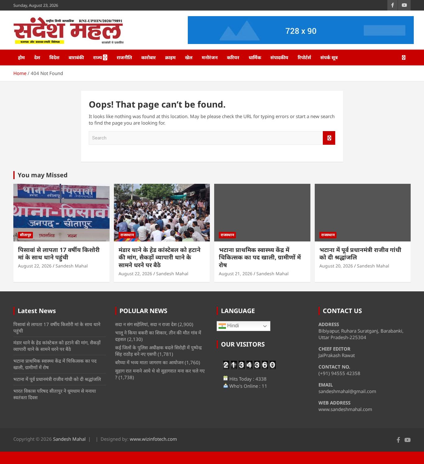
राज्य (97, 57)
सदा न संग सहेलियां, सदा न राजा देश (146, 324)
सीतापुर (25, 234)
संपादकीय (279, 57)
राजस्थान (127, 234)
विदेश (54, 57)
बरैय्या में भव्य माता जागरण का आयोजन (149, 362)
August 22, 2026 (35, 266)
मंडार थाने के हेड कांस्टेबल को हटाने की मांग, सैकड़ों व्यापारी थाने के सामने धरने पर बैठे (160, 257)
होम (21, 57)
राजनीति (124, 57)
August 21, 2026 (235, 273)
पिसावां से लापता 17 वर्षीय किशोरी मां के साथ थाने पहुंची (59, 254)
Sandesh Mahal (72, 266)
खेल (188, 57)
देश (37, 57)
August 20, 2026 (336, 266)
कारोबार (148, 57)
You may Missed (43, 175)
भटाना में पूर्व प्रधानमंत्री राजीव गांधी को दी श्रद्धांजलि (360, 254)
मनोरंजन (210, 57)
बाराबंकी (76, 57)
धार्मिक (255, 57)
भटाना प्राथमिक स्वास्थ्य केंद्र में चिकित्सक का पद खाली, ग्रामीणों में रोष (260, 257)
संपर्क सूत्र (329, 57)
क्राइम (170, 57)
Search (329, 138)
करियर (233, 57)
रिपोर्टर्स (304, 57)
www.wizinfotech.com (153, 439)
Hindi (232, 326)
